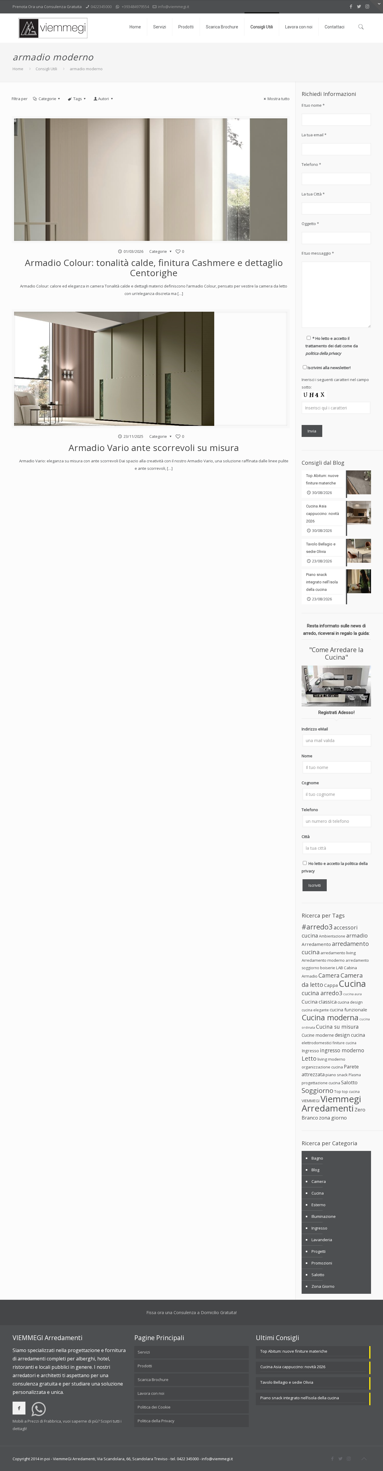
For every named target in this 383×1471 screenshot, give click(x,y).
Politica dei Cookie (154, 1407)
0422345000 (101, 6)
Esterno (318, 1204)
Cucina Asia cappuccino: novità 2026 (292, 1366)
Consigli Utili (46, 68)
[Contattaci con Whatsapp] (38, 1413)
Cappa (331, 985)
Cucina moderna (330, 1017)
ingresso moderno (342, 1050)
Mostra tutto (279, 98)
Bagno (317, 1158)
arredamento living (338, 952)
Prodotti (145, 1365)
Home (18, 68)
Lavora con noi (151, 1393)
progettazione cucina (321, 1082)
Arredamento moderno (323, 960)
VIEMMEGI (311, 1100)
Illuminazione (323, 1216)
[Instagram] (367, 6)
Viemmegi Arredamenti (331, 1103)
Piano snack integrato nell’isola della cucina (299, 1397)
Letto (309, 1058)
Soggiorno (317, 1090)
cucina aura (352, 994)
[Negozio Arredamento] (53, 28)
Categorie (47, 98)
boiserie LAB (331, 967)
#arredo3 (317, 927)
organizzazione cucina (322, 1067)
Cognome (310, 782)
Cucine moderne (318, 1035)
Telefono (310, 809)
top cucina (351, 1091)
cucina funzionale (348, 1010)
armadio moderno (86, 68)
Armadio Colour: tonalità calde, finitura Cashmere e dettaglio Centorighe (154, 267)
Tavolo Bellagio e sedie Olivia (286, 1382)
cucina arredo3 (322, 993)
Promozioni (321, 1263)
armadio (357, 935)
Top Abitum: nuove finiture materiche (293, 1351)
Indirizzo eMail (315, 729)
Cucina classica (319, 1001)
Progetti (318, 1251)
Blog (315, 1169)
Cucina (352, 984)
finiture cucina (344, 1042)
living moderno (331, 1059)
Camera (329, 975)
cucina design (350, 1002)
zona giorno (333, 1117)
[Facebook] (351, 6)
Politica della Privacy (156, 1420)
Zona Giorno (323, 1286)
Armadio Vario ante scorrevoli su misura (154, 447)
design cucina (350, 1035)
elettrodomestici (317, 1042)
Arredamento (316, 944)
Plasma (355, 1074)
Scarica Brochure (153, 1379)
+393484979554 (135, 6)
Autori (103, 98)
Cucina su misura (337, 1026)
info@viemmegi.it (173, 6)
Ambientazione (332, 936)
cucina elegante (315, 1010)
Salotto (349, 1082)
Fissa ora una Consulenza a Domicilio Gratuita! (191, 1312)
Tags (77, 98)
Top (337, 1091)
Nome (307, 756)
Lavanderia (321, 1239)
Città (306, 836)
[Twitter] (359, 6)
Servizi (144, 1352)
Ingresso (310, 1050)
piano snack (337, 1074)
